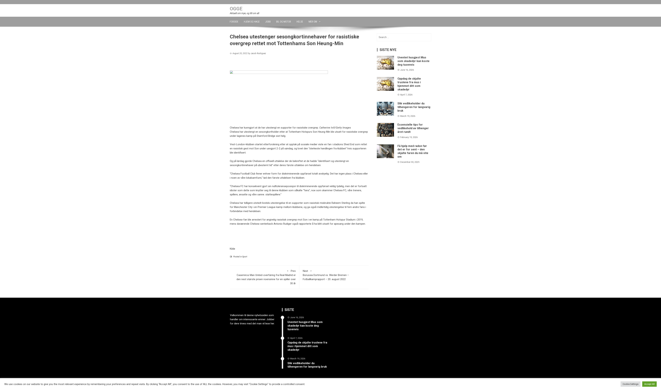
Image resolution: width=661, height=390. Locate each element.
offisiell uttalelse (275, 161)
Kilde (232, 248)
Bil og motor (283, 21)
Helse (300, 21)
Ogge (236, 9)
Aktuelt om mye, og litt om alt (244, 13)
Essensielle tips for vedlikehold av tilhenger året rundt (413, 128)
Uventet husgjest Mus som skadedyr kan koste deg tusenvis (413, 61)
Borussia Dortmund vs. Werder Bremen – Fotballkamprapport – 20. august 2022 (326, 275)
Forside (234, 21)
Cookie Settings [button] (630, 384)
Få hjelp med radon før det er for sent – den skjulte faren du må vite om (412, 151)
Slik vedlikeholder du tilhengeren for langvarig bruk (413, 107)
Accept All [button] (649, 384)
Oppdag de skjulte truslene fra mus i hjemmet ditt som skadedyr (409, 84)
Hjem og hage (252, 21)
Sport (244, 256)
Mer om (313, 21)
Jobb (268, 21)
